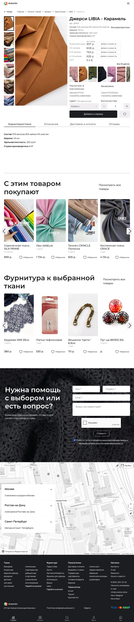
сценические (31, 579)
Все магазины (107, 86)
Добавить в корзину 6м (108, 52)
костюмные (9, 586)
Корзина (71, 583)
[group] (19, 229)
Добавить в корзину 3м (108, 48)
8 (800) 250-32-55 (119, 582)
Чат (120, 620)
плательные (30, 566)
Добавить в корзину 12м (109, 56)
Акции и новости (118, 576)
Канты (49, 570)
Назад (9, 11)
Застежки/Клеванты (55, 573)
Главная (13, 620)
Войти (94, 620)
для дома (8, 583)
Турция (71, 594)
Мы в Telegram (117, 595)
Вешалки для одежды (56, 576)
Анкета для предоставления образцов (96, 569)
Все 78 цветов (123, 64)
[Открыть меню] (128, 3)
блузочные (8, 570)
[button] (4, 231)
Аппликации (52, 579)
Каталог (40, 620)
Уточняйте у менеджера (79, 95)
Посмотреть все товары (110, 187)
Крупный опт (73, 597)
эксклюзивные (31, 583)
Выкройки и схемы (76, 570)
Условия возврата (76, 579)
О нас (113, 570)
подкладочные (31, 570)
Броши (49, 583)
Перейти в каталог (33, 586)
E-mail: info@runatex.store (119, 590)
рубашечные (30, 573)
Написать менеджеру (120, 585)
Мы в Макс (115, 598)
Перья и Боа (52, 566)
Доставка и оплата (76, 566)
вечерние (8, 576)
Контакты (115, 566)
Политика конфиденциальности (60, 608)
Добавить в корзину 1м (108, 44)
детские (7, 579)
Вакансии (115, 573)
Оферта (87, 608)
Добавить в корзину (93, 114)
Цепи (49, 586)
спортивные (30, 576)
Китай (70, 591)
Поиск (67, 620)
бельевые (8, 566)
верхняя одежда (11, 573)
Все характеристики (120, 27)
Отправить (101, 433)
